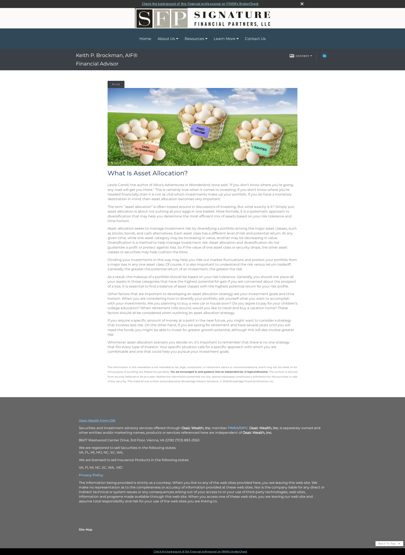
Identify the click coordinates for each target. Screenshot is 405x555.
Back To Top (387, 543)
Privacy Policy (91, 475)
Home (145, 38)
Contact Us (255, 38)
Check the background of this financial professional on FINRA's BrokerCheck (200, 4)
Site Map (85, 529)
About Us (166, 38)
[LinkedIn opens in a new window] (324, 57)
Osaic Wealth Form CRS (97, 420)
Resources (194, 38)
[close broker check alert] (302, 3)
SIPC (244, 428)
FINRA (233, 428)
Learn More (224, 38)
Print (116, 84)
